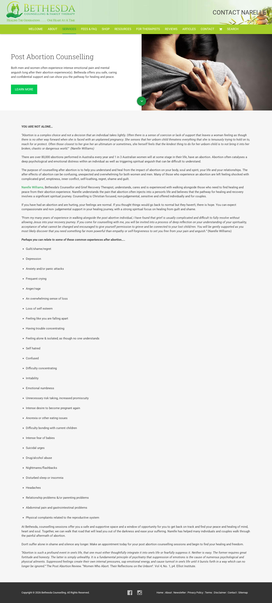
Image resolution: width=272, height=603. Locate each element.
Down (141, 101)
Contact (232, 592)
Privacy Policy (195, 592)
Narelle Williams (32, 187)
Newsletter (179, 592)
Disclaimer (220, 592)
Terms (208, 592)
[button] (233, 29)
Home (160, 592)
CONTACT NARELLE (239, 12)
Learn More (24, 89)
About (168, 592)
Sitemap (243, 592)
